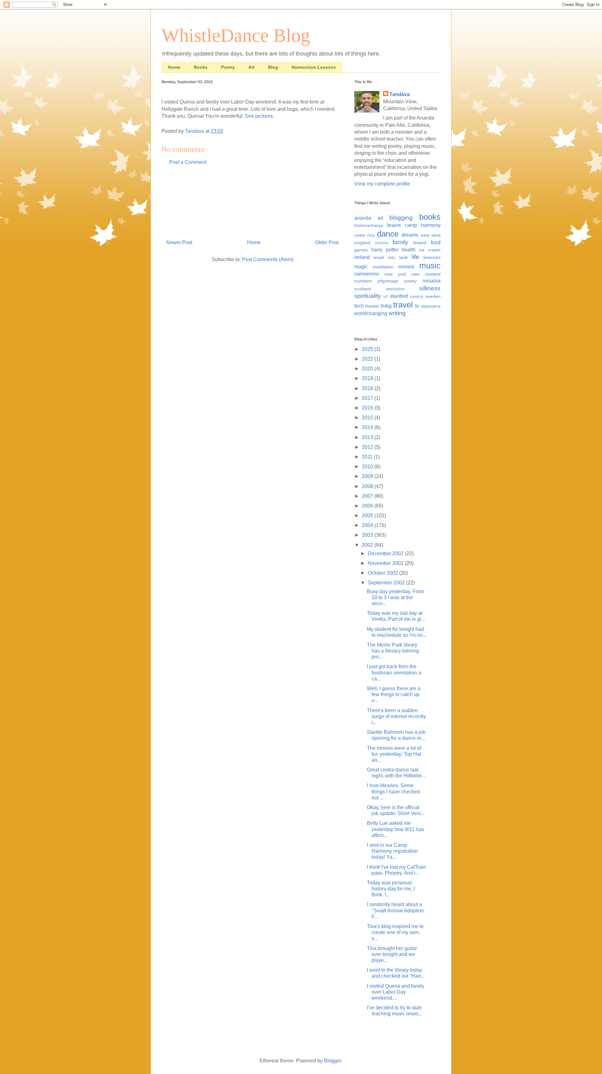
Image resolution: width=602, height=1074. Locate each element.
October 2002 (383, 573)
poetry (410, 280)
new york (395, 274)
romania (431, 280)
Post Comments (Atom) (267, 259)
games (361, 249)
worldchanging (370, 313)
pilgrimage (388, 280)
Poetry (228, 67)
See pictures (259, 116)
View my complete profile (382, 183)
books (430, 216)
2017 (368, 398)
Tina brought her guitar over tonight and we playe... (392, 954)
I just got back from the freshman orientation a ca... (394, 672)
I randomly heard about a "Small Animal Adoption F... (395, 910)
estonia (381, 242)
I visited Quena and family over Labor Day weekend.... (395, 992)
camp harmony (423, 225)
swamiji (416, 296)
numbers (363, 280)
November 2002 (386, 563)
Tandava (399, 94)
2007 (368, 496)
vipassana (430, 306)
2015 (368, 417)
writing (397, 313)
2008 (368, 486)
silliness (430, 288)
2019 (368, 378)
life (415, 257)
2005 (368, 515)
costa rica (364, 235)
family (400, 242)
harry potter (385, 249)
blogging (401, 217)
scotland (362, 288)
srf (385, 296)
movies (406, 266)
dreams (410, 235)
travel (403, 304)
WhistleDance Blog (235, 35)
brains (394, 225)
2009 (368, 476)
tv (417, 306)
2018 (368, 388)
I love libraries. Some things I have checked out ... (393, 791)
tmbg (386, 306)
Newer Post (179, 242)
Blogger (332, 1060)
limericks (432, 257)
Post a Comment (187, 162)
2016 (368, 408)
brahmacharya (368, 225)
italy (391, 257)
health (408, 249)
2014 (368, 427)
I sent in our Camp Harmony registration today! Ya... (392, 851)
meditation (383, 266)
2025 (368, 349)
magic (361, 266)
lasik (403, 257)
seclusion (395, 288)
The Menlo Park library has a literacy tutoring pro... (393, 650)
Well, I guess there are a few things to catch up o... (393, 694)
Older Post (327, 242)
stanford (399, 296)
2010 (368, 466)
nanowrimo (366, 274)
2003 (368, 535)
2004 (368, 525)
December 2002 (386, 553)
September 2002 (387, 582)
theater (372, 306)
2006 (368, 505)
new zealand (426, 274)
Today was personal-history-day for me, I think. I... (391, 888)
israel (378, 257)
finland (419, 242)
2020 (368, 368)
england (362, 242)
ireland (362, 257)
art (380, 218)
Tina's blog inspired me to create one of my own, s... (395, 932)
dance (388, 233)
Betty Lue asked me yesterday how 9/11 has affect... (395, 829)
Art (251, 67)
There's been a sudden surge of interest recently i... (396, 716)
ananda (362, 218)
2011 (368, 456)
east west (431, 235)
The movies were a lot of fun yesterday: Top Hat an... (394, 754)
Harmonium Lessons (314, 67)
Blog (273, 67)
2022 (368, 359)
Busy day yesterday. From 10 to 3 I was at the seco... (395, 597)
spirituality (367, 296)
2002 (368, 545)
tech (359, 306)
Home (174, 67)
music (430, 265)
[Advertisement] (252, 205)
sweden (433, 296)
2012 (368, 447)
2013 (368, 437)
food (436, 242)
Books (201, 67)
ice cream (430, 249)
